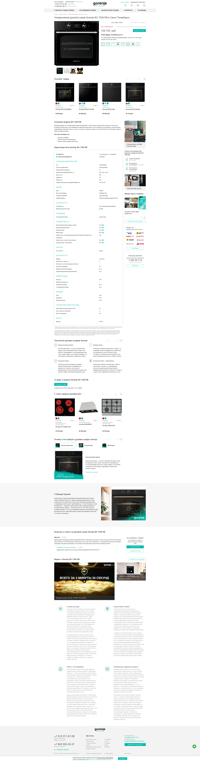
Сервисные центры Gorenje (93, 747)
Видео (106, 745)
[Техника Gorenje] (100, 4)
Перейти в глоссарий (91, 472)
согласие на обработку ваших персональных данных (85, 758)
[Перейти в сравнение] (131, 5)
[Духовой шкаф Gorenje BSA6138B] (112, 92)
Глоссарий (107, 743)
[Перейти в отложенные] (125, 5)
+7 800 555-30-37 (60, 6)
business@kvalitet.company (134, 741)
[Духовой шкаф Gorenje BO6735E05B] (135, 92)
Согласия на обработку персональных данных (100, 759)
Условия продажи (91, 743)
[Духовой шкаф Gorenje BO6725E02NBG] (65, 92)
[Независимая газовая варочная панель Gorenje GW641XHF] (112, 407)
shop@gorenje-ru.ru (132, 737)
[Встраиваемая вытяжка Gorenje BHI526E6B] (88, 407)
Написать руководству (135, 744)
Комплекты (128, 10)
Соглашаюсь (122, 758)
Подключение (90, 741)
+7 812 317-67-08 (60, 4)
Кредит (88, 745)
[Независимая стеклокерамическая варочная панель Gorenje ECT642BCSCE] (65, 407)
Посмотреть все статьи (135, 221)
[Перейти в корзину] (138, 5)
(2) (73, 420)
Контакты (107, 747)
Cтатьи (106, 741)
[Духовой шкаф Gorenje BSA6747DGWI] (88, 92)
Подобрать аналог (139, 30)
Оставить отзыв (61, 384)
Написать (135, 265)
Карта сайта (128, 753)
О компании (108, 739)
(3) (120, 420)
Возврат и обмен (90, 748)
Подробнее (135, 248)
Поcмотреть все (135, 551)
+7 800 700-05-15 (79, 1)
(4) (73, 105)
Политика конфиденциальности (93, 753)
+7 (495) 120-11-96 (135, 260)
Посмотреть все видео (137, 559)
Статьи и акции (124, 2)
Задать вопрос (135, 547)
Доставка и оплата (91, 739)
